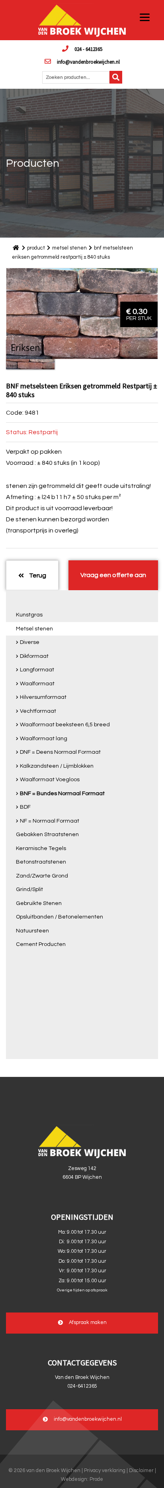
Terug (37, 575)
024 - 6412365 (88, 49)
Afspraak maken (88, 1323)
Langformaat (37, 670)
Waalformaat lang (43, 738)
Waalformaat (37, 683)
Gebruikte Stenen (39, 903)
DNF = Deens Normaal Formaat (60, 752)
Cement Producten (41, 944)
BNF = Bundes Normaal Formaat (62, 793)
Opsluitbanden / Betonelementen (59, 917)
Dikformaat (34, 656)
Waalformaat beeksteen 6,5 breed (65, 724)
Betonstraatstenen (41, 862)
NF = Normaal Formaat (49, 821)
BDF (25, 807)
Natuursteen (32, 931)
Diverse (29, 642)
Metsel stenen (34, 629)
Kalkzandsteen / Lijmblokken (57, 766)
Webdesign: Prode (82, 1479)
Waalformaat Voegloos (50, 779)
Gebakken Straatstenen (47, 834)
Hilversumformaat (43, 697)
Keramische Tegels (41, 848)
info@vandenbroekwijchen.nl (88, 62)
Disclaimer (141, 1470)
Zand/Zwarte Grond (42, 876)
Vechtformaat (38, 711)
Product (36, 248)
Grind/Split (29, 889)
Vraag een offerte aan (113, 575)
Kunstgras (29, 615)
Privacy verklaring (104, 1470)
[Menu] (145, 17)
